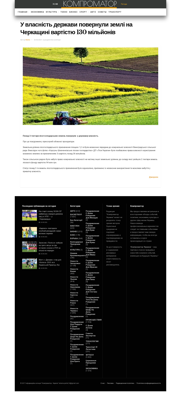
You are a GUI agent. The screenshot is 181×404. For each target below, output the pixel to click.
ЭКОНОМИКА (37, 12)
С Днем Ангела (89, 326)
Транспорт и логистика (91, 348)
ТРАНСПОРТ (115, 12)
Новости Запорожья (75, 262)
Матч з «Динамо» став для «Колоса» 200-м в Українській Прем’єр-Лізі (50, 262)
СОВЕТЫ (102, 12)
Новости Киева (74, 270)
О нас (103, 383)
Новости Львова (74, 278)
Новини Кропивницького (78, 254)
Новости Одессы (74, 294)
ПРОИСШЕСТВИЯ (94, 320)
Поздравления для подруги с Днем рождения (77, 325)
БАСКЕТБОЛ (76, 214)
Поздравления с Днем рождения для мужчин (92, 263)
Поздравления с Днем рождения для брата (77, 358)
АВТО (93, 12)
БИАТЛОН (74, 226)
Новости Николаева (75, 286)
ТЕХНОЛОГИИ (92, 341)
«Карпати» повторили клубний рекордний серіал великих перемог (50, 231)
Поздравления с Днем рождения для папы (92, 276)
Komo (28, 40)
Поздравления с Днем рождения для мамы (92, 251)
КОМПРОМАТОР (90, 3)
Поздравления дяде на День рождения (77, 336)
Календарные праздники (76, 243)
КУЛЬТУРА (51, 12)
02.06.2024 (38, 40)
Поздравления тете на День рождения (92, 299)
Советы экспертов (91, 334)
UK (56, 4)
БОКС (72, 235)
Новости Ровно (74, 302)
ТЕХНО (63, 12)
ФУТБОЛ (90, 355)
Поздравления (77, 316)
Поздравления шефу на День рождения (92, 310)
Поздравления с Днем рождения (77, 346)
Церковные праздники (91, 361)
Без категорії (76, 220)
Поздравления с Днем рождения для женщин (92, 214)
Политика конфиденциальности (149, 383)
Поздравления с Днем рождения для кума (92, 226)
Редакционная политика (125, 383)
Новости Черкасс (74, 309)
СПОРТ (83, 12)
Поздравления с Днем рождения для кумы (92, 239)
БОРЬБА (74, 238)
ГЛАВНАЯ (22, 12)
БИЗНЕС (73, 12)
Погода (124, 4)
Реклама (110, 383)
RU (54, 4)
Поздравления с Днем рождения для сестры (92, 288)
